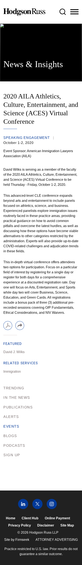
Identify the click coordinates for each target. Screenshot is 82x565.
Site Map (67, 525)
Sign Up (11, 455)
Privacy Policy (19, 525)
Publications (18, 407)
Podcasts (14, 446)
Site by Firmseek (16, 539)
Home (10, 518)
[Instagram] (52, 508)
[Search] (63, 12)
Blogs (10, 436)
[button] (19, 325)
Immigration (12, 371)
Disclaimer (45, 525)
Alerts (11, 417)
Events (11, 426)
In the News (16, 398)
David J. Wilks (14, 352)
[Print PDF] (7, 325)
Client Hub (30, 518)
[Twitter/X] (37, 508)
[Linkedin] (23, 508)
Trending (13, 388)
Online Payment (57, 518)
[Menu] (74, 12)
